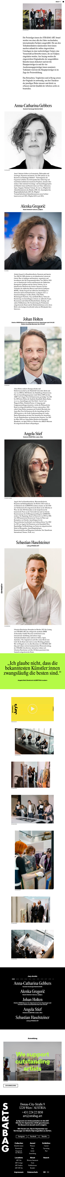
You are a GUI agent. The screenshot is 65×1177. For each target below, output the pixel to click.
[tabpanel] (32, 1002)
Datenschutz (32, 1172)
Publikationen (32, 1165)
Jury (32, 1148)
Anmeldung (32, 1154)
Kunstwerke (18, 1148)
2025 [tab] (13, 979)
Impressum (18, 1172)
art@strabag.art (32, 1116)
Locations (19, 1158)
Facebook (33, 1137)
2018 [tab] (42, 979)
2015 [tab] (53, 979)
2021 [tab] (30, 979)
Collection (19, 1143)
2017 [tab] (46, 979)
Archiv (32, 1151)
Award (57, 1)
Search (46, 1158)
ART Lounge (19, 1163)
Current (46, 1146)
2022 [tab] (25, 979)
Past (46, 1151)
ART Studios (19, 1165)
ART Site (18, 1160)
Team (32, 1163)
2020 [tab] (33, 979)
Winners (32, 1146)
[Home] (1, 588)
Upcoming (46, 1148)
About (32, 1158)
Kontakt (32, 1168)
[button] (32, 709)
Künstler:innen (18, 1146)
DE (44, 1172)
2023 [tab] (21, 979)
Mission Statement (32, 1160)
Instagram (21, 1137)
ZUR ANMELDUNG (10, 1085)
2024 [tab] (17, 979)
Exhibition (46, 1143)
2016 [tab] (49, 979)
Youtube (44, 1137)
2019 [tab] (38, 979)
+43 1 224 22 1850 (32, 1112)
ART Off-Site (19, 1168)
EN (48, 1172)
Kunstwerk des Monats (18, 1152)
